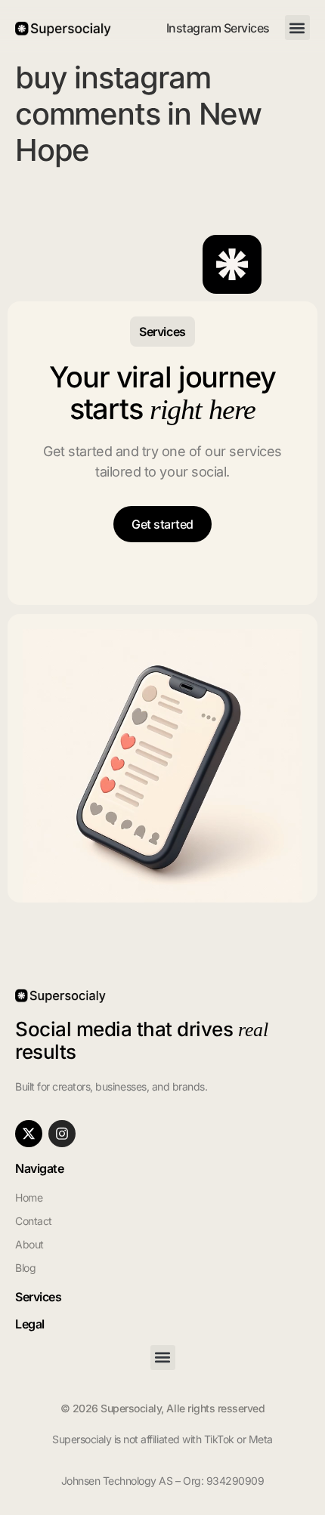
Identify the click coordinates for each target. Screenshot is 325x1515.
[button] (297, 27)
